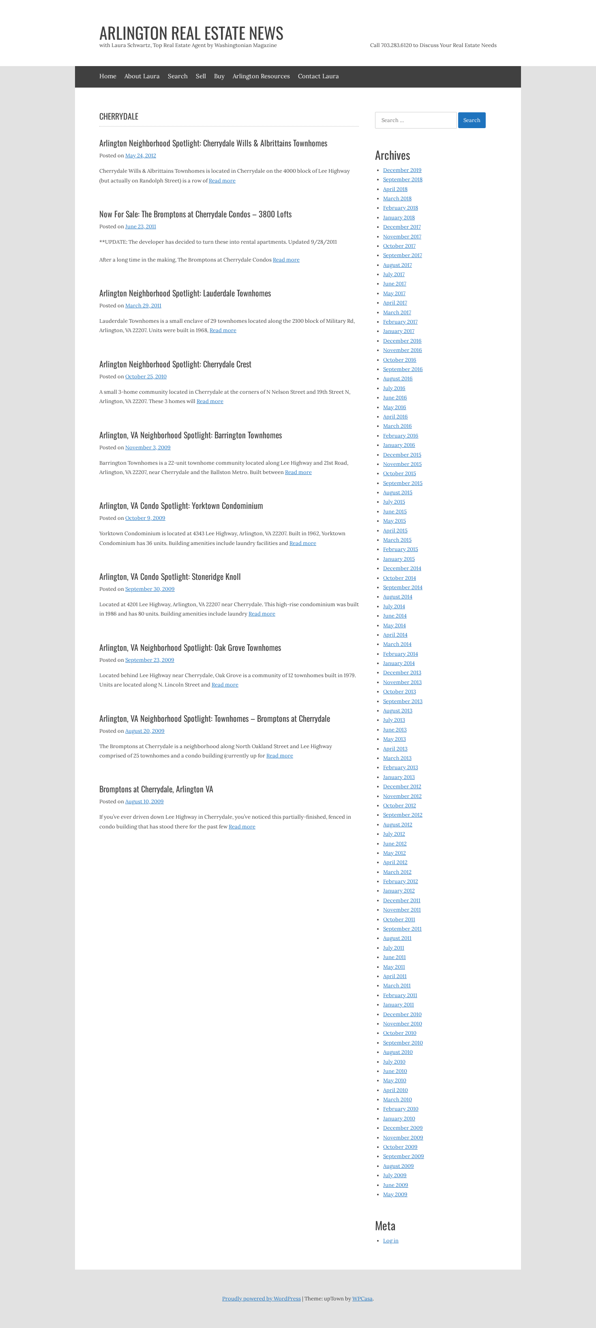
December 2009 (403, 1127)
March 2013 (397, 758)
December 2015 (402, 454)
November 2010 (402, 1023)
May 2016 (394, 407)
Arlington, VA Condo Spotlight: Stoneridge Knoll (170, 576)
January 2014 (399, 663)
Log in (391, 1240)
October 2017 (399, 245)
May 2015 (394, 520)
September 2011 (402, 928)
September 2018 (402, 179)
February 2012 (400, 881)
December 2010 (402, 1014)
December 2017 (402, 226)
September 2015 (402, 483)
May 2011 (394, 966)
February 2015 (400, 549)
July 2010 (394, 1061)
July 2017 (394, 274)
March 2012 (397, 872)
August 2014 (397, 596)
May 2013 (394, 739)
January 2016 (399, 445)
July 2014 (394, 606)
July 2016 (394, 388)
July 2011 (393, 947)
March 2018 (397, 198)
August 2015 (397, 492)
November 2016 (402, 350)
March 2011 (397, 985)
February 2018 (400, 207)
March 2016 (397, 426)
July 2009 (395, 1175)
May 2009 (395, 1194)
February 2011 (400, 995)
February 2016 (400, 435)
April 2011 (395, 976)
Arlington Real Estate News (191, 32)
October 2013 (399, 691)
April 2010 (395, 1090)
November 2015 (402, 464)
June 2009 (395, 1185)
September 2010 (403, 1042)
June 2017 (394, 283)
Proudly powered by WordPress (261, 1298)
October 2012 (399, 805)
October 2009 (400, 1146)
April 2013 (395, 748)
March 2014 (397, 644)
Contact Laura (318, 76)
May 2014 (394, 625)
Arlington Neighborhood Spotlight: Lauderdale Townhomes (185, 293)
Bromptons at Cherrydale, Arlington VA (156, 789)
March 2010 (397, 1099)
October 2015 (399, 473)
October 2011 (399, 919)
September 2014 (402, 587)
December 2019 (402, 170)
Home (107, 76)
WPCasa (362, 1298)
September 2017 (402, 255)
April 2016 (395, 416)
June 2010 (395, 1071)
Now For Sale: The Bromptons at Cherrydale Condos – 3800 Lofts (195, 214)
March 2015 (397, 539)
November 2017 (402, 236)
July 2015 (394, 501)
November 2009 (403, 1137)
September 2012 (402, 814)
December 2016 (402, 340)
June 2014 (395, 615)
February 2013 (400, 767)
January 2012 (399, 890)
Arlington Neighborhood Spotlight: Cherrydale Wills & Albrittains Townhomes (213, 143)
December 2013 (402, 672)
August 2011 (397, 938)
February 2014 (400, 653)
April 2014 (395, 634)
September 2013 (402, 701)
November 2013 (402, 682)
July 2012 (394, 833)
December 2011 (401, 900)
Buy (219, 76)
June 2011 (394, 957)
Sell (201, 76)
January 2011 (398, 1004)
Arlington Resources (261, 76)
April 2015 (395, 530)
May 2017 (394, 293)
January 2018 (399, 217)
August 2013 (397, 710)
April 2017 (395, 302)
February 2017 (400, 321)
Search (178, 76)
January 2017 (398, 331)
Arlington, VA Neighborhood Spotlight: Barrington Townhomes (190, 435)
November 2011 (402, 909)
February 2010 (400, 1108)
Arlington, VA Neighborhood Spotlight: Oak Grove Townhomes (190, 647)
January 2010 (399, 1118)
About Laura (142, 76)
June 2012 (395, 843)
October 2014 (399, 578)
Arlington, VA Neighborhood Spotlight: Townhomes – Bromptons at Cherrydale (214, 718)
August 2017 (397, 265)
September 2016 (403, 369)
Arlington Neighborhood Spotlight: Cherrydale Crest (175, 364)
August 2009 (398, 1166)
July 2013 (394, 720)
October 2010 (399, 1033)
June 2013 (395, 729)
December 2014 (402, 568)
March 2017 (397, 312)
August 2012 (397, 824)
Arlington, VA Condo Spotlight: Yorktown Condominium (181, 505)
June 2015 (395, 511)
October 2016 (399, 359)
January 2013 (399, 777)
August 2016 (398, 378)
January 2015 (399, 559)
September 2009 (403, 1156)
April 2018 (395, 189)
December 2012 (402, 786)
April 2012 (395, 862)
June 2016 (395, 397)
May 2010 (394, 1080)
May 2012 (394, 853)
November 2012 (402, 796)
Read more (222, 180)
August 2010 (398, 1052)
